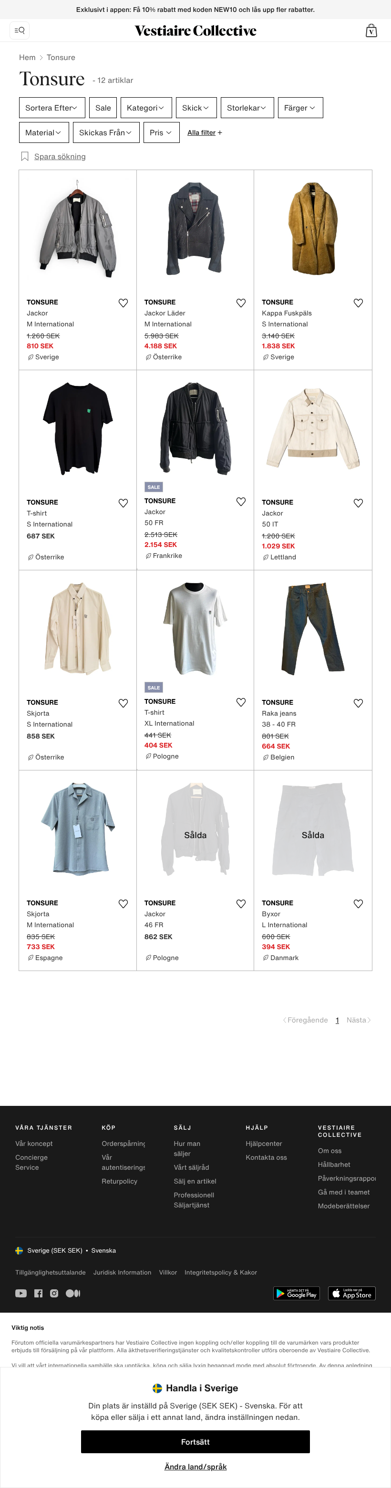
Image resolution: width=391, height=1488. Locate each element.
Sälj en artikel (195, 1181)
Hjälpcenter (264, 1144)
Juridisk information (122, 1272)
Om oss (330, 1151)
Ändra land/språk (196, 1466)
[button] (371, 30)
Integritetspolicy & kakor (221, 1272)
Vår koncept (34, 1144)
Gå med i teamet (344, 1192)
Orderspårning (124, 1144)
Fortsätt (195, 1442)
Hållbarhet (334, 1165)
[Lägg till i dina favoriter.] (123, 303)
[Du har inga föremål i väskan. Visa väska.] (371, 30)
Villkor (168, 1272)
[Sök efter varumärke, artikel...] (20, 30)
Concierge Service (31, 1163)
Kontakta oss (266, 1158)
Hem (27, 57)
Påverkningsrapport (349, 1179)
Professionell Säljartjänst (194, 1200)
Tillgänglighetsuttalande (50, 1272)
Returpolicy (119, 1181)
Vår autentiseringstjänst (133, 1163)
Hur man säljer (187, 1149)
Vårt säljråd (191, 1168)
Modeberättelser (344, 1206)
